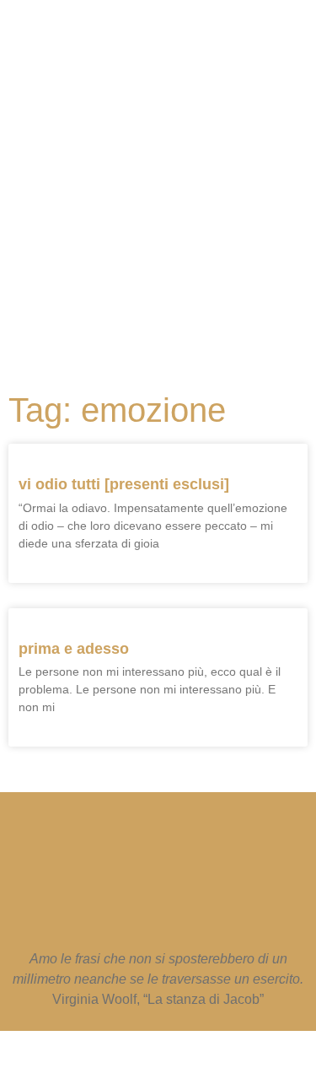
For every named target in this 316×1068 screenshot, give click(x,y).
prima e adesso (74, 648)
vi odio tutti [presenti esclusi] (124, 484)
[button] (149, 312)
